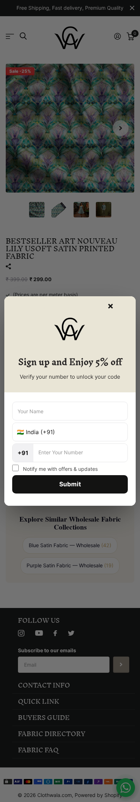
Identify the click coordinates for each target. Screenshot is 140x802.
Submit (70, 484)
